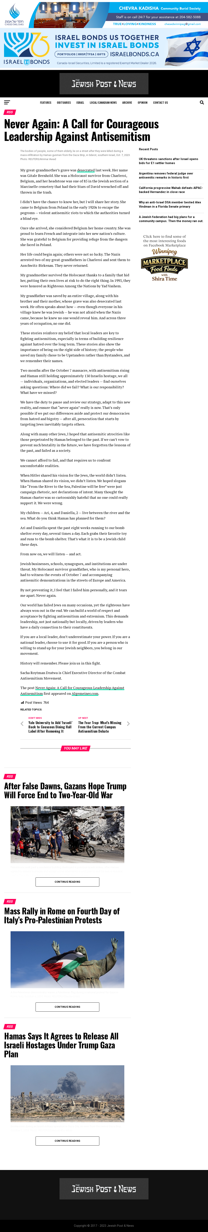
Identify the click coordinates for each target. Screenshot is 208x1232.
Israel (80, 102)
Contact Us (160, 102)
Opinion (142, 102)
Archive (127, 102)
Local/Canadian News (103, 102)
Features (45, 102)
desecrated (86, 170)
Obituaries (64, 102)
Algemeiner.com (85, 693)
